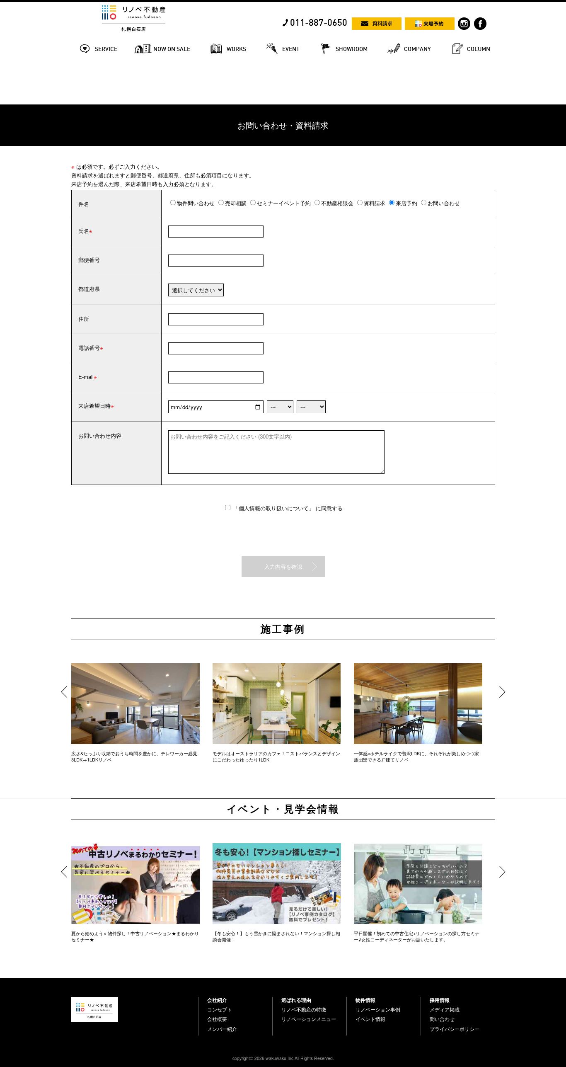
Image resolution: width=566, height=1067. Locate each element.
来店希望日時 (94, 406)
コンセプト (219, 1009)
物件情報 (365, 999)
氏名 (83, 231)
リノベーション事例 (378, 1009)
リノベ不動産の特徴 (303, 1009)
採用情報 (440, 999)
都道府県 (89, 289)
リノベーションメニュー (308, 1018)
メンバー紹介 (222, 1028)
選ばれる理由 (296, 999)
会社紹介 (217, 999)
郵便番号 (89, 260)
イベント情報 (370, 1018)
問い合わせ (442, 1018)
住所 (83, 319)
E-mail (86, 377)
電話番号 (89, 348)
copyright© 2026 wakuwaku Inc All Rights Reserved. (283, 1058)
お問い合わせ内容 (99, 435)
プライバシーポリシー (454, 1028)
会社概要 (217, 1018)
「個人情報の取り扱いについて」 (274, 508)
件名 (83, 204)
